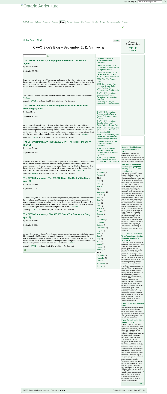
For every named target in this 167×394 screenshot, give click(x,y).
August (99, 195)
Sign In (133, 2)
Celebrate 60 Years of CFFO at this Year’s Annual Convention (107, 61)
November (101, 172)
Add (117, 40)
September (101, 192)
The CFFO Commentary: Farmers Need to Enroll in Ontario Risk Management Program (107, 115)
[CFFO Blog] (27, 52)
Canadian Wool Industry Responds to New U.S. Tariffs (131, 149)
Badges (115, 390)
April (98, 184)
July (98, 197)
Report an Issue (126, 390)
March (99, 186)
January (100, 214)
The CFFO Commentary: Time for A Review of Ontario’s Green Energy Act (107, 123)
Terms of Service (139, 390)
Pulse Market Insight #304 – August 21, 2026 (132, 321)
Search (164, 2)
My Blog (40, 40)
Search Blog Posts (48, 56)
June (99, 200)
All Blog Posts (28, 40)
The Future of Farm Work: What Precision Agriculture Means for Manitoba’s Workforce (132, 237)
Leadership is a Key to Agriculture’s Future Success (108, 103)
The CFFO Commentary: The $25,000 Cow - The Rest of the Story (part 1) (108, 130)
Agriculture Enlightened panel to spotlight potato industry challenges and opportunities (131, 167)
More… (141, 383)
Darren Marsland (43, 390)
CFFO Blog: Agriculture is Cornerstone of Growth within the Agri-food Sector (108, 67)
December (101, 220)
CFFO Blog (34, 101)
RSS (25, 250)
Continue (26, 98)
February (100, 211)
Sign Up (127, 2)
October (100, 175)
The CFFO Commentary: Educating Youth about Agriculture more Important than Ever (107, 96)
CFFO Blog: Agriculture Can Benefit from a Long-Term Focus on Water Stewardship (108, 74)
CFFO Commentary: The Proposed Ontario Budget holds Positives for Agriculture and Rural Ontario (108, 87)
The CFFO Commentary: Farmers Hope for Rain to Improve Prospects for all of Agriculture (107, 151)
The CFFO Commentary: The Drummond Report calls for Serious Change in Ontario (108, 137)
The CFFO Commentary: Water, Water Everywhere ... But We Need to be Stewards (108, 159)
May (98, 181)
